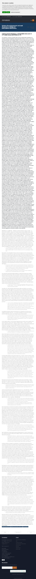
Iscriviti (15, 567)
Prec (5, 532)
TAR (16, 541)
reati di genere (25, 526)
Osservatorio (18, 532)
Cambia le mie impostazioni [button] (15, 12)
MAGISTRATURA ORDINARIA (21, 539)
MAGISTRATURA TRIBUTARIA (21, 543)
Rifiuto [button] (8, 12)
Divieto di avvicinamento (6, 526)
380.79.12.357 (20, 16)
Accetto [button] (4, 12)
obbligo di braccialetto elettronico (16, 526)
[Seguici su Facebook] (2, 560)
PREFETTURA (18, 547)
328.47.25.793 (9, 16)
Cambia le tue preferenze (18, 578)
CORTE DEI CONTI (19, 542)
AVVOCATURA (18, 545)
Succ (31, 532)
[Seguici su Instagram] (4, 560)
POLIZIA (17, 546)
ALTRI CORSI (18, 549)
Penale (33, 28)
